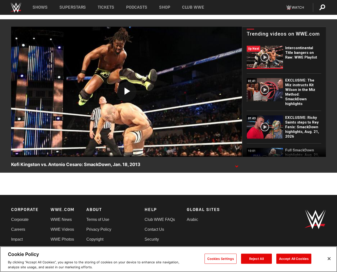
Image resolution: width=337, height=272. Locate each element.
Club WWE (193, 7)
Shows (40, 7)
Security (152, 239)
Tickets (106, 7)
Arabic (192, 219)
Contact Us (154, 229)
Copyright (94, 239)
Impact (17, 239)
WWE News (61, 219)
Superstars (72, 7)
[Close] (329, 258)
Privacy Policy (98, 229)
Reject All (256, 259)
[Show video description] (236, 164)
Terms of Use (97, 219)
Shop (164, 7)
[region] (168, 259)
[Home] (15, 7)
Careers (18, 229)
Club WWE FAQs (160, 219)
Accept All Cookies (294, 259)
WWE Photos (62, 239)
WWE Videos (62, 229)
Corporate (20, 219)
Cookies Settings (220, 259)
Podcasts (136, 7)
